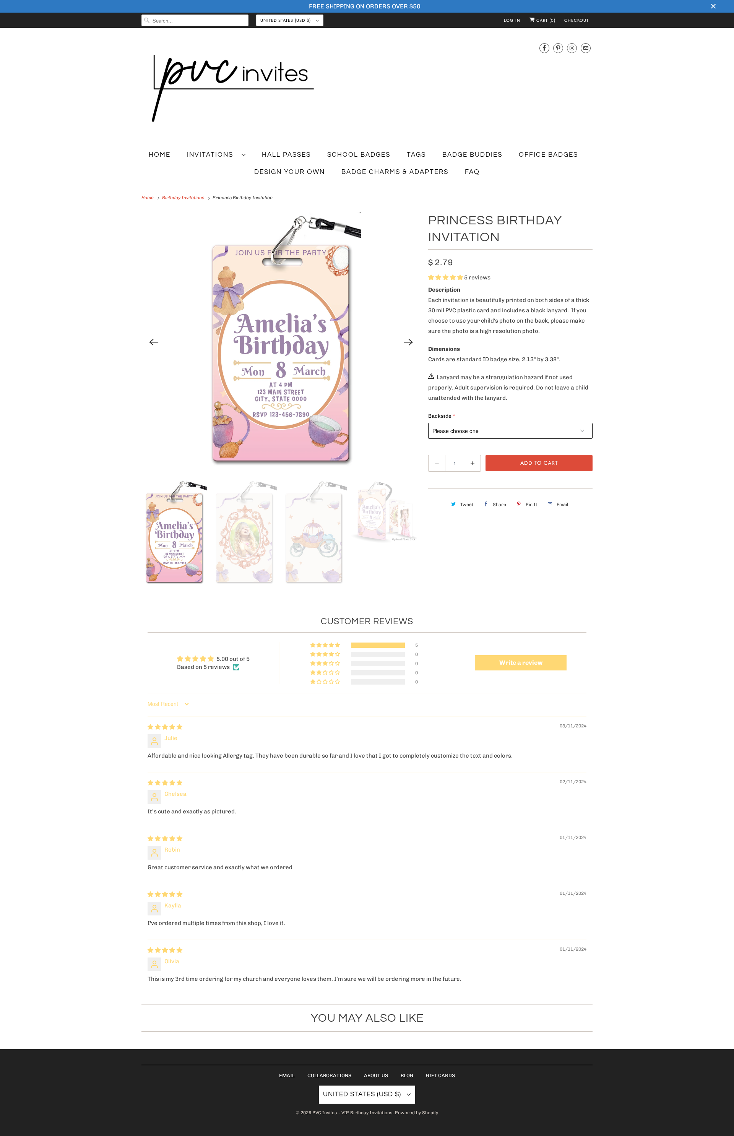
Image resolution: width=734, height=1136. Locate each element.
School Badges (358, 154)
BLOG (407, 1075)
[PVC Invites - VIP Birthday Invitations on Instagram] (572, 48)
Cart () (545, 20)
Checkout (576, 20)
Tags (416, 154)
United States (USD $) (286, 20)
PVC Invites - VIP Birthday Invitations (352, 1112)
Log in (512, 20)
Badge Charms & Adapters (394, 172)
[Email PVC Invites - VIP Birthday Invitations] (586, 48)
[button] (446, 277)
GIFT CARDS (440, 1075)
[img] (165, 727)
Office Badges (548, 154)
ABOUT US (376, 1075)
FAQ (472, 172)
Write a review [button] (520, 662)
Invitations (212, 154)
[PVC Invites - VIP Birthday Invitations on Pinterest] (558, 48)
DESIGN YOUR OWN (289, 172)
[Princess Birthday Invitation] (281, 342)
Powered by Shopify (416, 1112)
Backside (439, 416)
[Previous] (153, 342)
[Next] (408, 342)
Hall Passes (286, 154)
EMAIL (287, 1075)
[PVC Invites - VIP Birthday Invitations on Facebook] (544, 48)
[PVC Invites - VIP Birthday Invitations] (367, 88)
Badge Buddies (472, 154)
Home (160, 154)
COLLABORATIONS (329, 1075)
